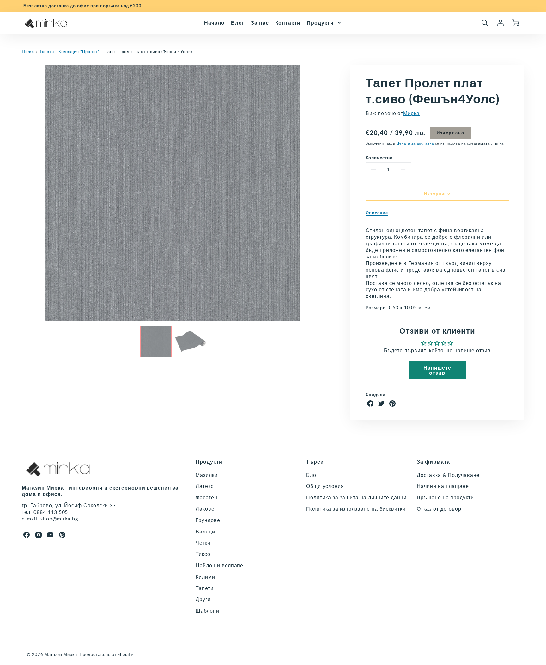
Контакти (288, 22)
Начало (214, 22)
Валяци (205, 531)
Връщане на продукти (445, 497)
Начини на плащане (443, 486)
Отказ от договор (439, 509)
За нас (260, 22)
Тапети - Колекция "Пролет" (69, 51)
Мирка (411, 113)
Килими (205, 577)
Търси (315, 462)
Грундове (208, 520)
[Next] (328, 193)
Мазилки (207, 475)
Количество (379, 157)
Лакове (205, 509)
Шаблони (207, 610)
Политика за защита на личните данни (356, 497)
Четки (203, 542)
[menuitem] (214, 23)
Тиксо (203, 554)
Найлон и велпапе (219, 565)
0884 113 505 (50, 512)
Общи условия (325, 486)
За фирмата (433, 462)
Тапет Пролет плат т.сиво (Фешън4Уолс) (148, 51)
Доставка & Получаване (448, 475)
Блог (238, 22)
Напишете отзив (437, 370)
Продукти (320, 22)
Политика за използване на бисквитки (356, 509)
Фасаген (206, 497)
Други (203, 599)
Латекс (205, 486)
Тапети (205, 588)
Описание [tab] (377, 212)
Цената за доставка (415, 143)
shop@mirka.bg (59, 518)
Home (28, 51)
